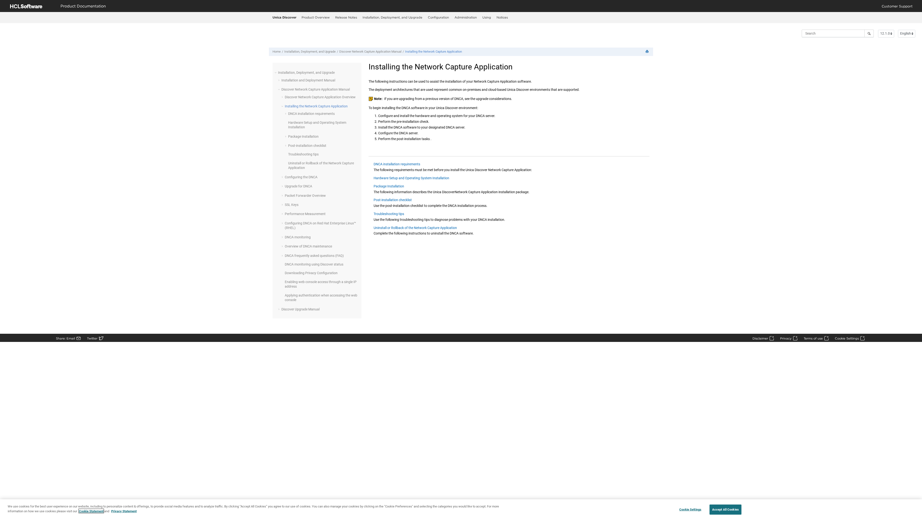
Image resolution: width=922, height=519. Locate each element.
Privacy (786, 338)
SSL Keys (291, 205)
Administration (466, 17)
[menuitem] (315, 17)
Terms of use (813, 338)
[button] (276, 72)
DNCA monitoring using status (314, 264)
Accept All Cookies (725, 509)
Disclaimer (760, 338)
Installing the (433, 51)
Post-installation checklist (307, 146)
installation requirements (311, 114)
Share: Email (65, 338)
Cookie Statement (91, 511)
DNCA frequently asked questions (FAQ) (314, 256)
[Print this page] (647, 52)
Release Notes (346, 17)
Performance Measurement (305, 214)
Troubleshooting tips (303, 154)
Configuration (438, 17)
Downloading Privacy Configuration (311, 273)
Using (486, 17)
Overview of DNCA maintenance (308, 246)
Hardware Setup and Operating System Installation (411, 178)
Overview (320, 97)
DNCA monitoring (298, 237)
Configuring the (301, 177)
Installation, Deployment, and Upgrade (392, 17)
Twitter (92, 338)
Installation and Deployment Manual (308, 80)
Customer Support (897, 6)
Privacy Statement (124, 511)
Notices (502, 17)
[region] (461, 509)
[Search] (869, 33)
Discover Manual (370, 51)
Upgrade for (298, 186)
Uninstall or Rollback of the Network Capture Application (415, 228)
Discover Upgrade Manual (300, 309)
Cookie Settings (847, 338)
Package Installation (303, 136)
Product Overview (316, 17)
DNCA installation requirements (397, 164)
